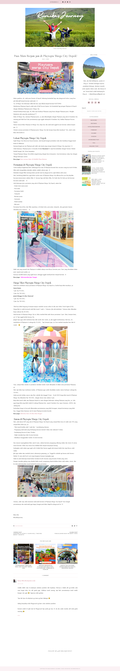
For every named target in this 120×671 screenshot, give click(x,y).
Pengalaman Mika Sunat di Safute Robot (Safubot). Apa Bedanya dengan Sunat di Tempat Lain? (98, 159)
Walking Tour (93, 146)
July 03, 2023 (20, 583)
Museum (93, 136)
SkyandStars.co (75, 668)
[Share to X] (75, 526)
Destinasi (94, 123)
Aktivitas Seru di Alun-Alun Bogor (31, 414)
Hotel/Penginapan (94, 126)
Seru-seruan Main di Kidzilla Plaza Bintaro (33, 159)
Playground (19, 525)
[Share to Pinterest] (77, 526)
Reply (19, 615)
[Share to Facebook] (72, 526)
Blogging (94, 120)
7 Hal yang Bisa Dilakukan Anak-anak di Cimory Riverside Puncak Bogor (98, 170)
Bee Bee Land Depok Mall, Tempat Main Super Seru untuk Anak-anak (98, 182)
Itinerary (94, 130)
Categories (53, 2)
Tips (94, 143)
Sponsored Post (94, 139)
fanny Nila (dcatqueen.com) (26, 581)
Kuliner (93, 133)
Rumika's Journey (55, 668)
